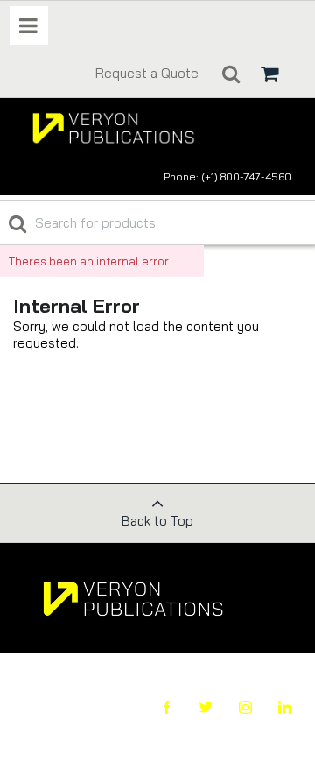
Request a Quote (147, 73)
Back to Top (157, 520)
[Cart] (269, 73)
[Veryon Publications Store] (124, 128)
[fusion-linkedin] (271, 707)
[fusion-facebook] (153, 707)
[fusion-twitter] (193, 707)
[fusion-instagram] (232, 707)
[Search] (231, 73)
